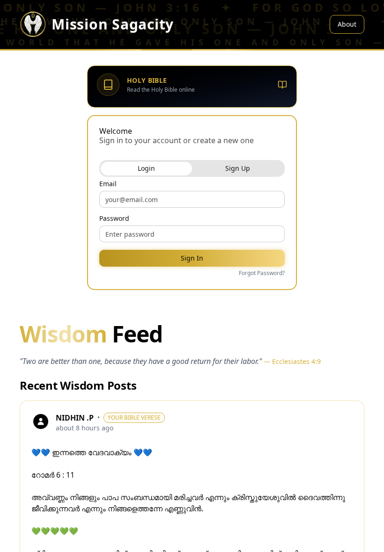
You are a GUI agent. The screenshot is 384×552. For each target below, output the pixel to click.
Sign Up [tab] (237, 168)
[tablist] (192, 168)
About (347, 24)
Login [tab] (146, 168)
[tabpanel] (192, 229)
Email (108, 184)
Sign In (192, 258)
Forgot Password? (262, 273)
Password (114, 218)
